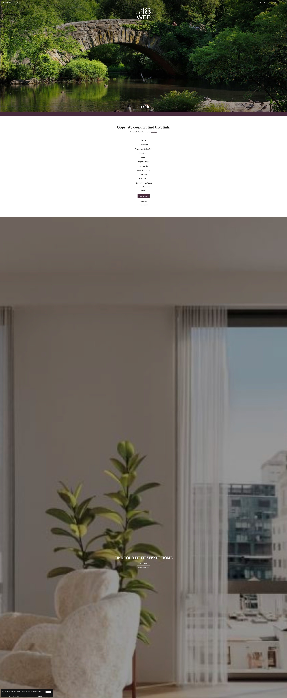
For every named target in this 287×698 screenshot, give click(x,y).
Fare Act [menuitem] (143, 190)
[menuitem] (143, 140)
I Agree (48, 692)
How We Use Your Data (14, 696)
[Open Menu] (283, 3)
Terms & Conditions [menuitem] (144, 187)
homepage (154, 132)
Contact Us (40, 696)
